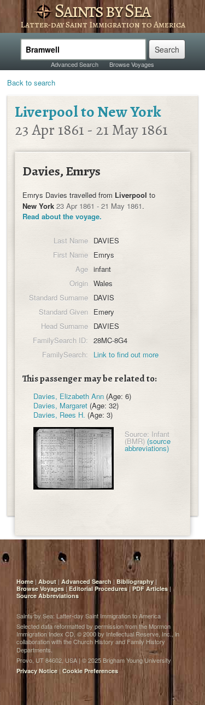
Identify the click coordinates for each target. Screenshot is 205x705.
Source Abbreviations (47, 596)
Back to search (31, 82)
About (47, 581)
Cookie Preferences (90, 671)
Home (24, 581)
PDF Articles (150, 588)
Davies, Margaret (60, 405)
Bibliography (135, 581)
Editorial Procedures (98, 588)
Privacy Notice (36, 671)
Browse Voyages (131, 64)
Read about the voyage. (62, 216)
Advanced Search (74, 64)
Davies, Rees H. (59, 415)
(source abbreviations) (148, 444)
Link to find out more (126, 354)
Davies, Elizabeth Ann (68, 396)
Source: (137, 434)
